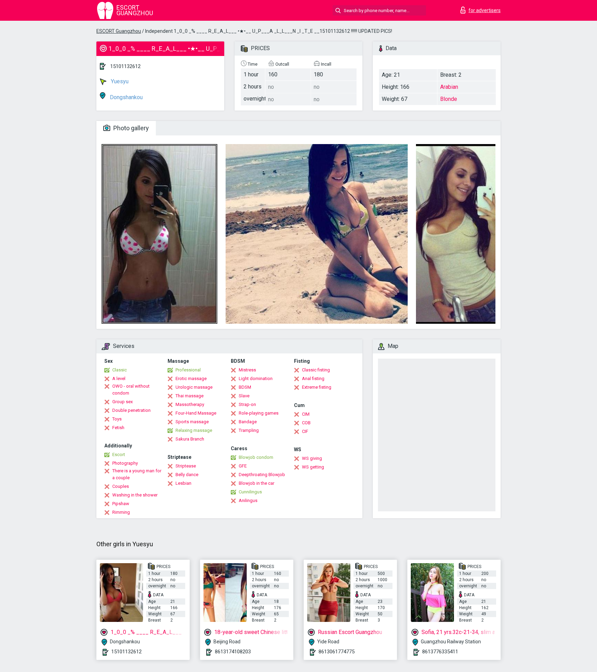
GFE (243, 465)
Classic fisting (316, 369)
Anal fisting (313, 378)
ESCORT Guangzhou (118, 31)
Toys (117, 419)
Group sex (122, 401)
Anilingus (248, 500)
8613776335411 (440, 652)
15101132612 (125, 66)
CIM (306, 414)
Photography (125, 463)
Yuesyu (119, 81)
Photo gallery (130, 128)
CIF (305, 431)
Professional (188, 369)
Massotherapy (190, 404)
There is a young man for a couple (136, 474)
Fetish (118, 427)
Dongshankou (125, 97)
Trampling (249, 430)
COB (306, 422)
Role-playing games (258, 413)
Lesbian (183, 483)
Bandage (248, 421)
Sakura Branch (190, 439)
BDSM (245, 387)
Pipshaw (120, 503)
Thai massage (189, 395)
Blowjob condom (256, 457)
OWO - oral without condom (131, 390)
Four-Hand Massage (196, 413)
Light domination (256, 378)
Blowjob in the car (256, 483)
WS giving (312, 458)
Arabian (449, 87)
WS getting (313, 467)
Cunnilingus (250, 491)
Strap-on (247, 404)
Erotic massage (191, 378)
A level (118, 378)
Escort (118, 454)
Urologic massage (194, 387)
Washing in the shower (135, 495)
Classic (119, 369)
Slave (244, 395)
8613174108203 (233, 652)
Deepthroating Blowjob (262, 474)
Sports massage (192, 421)
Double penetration (131, 410)
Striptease (186, 465)
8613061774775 (336, 652)
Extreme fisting (316, 387)
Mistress (247, 369)
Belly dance (187, 474)
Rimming (121, 512)
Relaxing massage (194, 430)
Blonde (448, 99)
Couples (120, 486)
